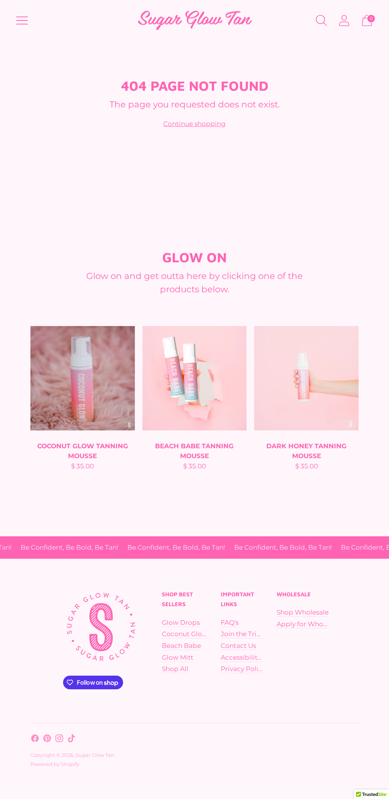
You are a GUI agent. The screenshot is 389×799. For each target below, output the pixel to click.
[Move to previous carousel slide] (22, 378)
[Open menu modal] (22, 20)
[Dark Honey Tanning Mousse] (306, 378)
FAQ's (230, 622)
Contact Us (238, 645)
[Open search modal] (321, 20)
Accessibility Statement (258, 657)
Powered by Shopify (54, 764)
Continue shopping (194, 124)
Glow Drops (181, 622)
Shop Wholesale (303, 612)
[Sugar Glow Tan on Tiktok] (71, 740)
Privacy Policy (243, 669)
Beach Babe (181, 645)
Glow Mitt (177, 657)
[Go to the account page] (344, 20)
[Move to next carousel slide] (366, 378)
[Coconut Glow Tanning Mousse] (82, 378)
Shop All (175, 669)
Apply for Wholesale (309, 624)
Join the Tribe (243, 634)
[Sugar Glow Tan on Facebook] (35, 740)
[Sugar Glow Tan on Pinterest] (47, 740)
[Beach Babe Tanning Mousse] (194, 378)
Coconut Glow (185, 634)
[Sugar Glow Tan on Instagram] (59, 740)
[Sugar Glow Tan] (194, 20)
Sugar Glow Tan (95, 755)
